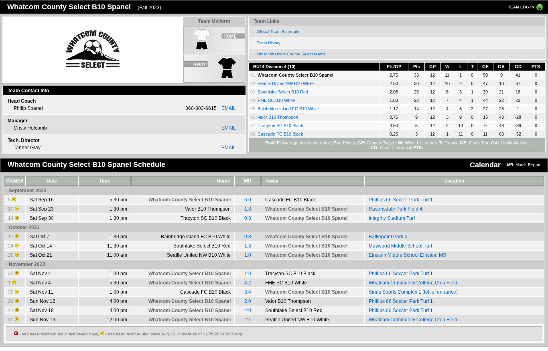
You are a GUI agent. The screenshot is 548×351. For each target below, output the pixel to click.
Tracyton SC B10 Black (280, 125)
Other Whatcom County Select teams (291, 54)
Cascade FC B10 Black (280, 134)
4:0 (247, 310)
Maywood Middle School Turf (400, 246)
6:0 (247, 200)
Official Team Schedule (278, 31)
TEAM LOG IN (521, 7)
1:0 (247, 255)
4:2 (247, 283)
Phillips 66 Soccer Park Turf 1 (401, 200)
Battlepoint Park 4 (388, 236)
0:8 (247, 218)
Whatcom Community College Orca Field (413, 283)
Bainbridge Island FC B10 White (288, 108)
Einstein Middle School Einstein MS (407, 255)
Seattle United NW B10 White (286, 83)
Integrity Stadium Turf (392, 218)
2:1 (247, 320)
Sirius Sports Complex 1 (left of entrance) (413, 292)
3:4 (247, 292)
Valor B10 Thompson (278, 117)
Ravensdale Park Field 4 (395, 209)
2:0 (247, 301)
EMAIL (228, 108)
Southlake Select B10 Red (283, 91)
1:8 (247, 209)
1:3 (247, 246)
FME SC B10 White (276, 100)
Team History (268, 43)
